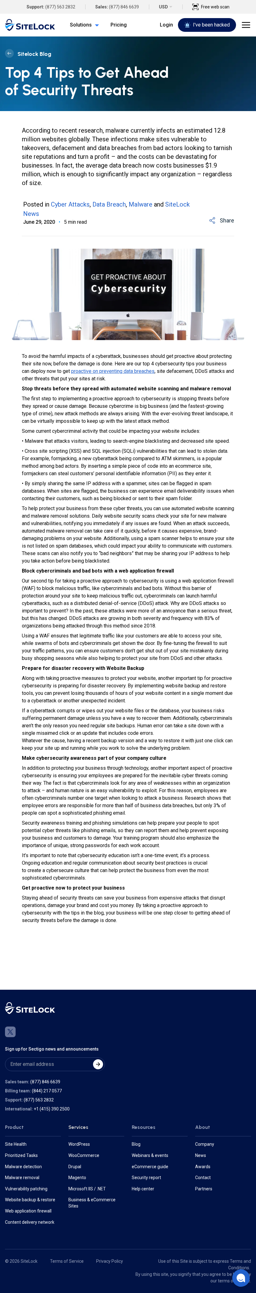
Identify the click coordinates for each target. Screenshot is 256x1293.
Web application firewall (28, 1210)
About (202, 1127)
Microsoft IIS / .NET (87, 1188)
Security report (146, 1177)
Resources (143, 1127)
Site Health (16, 1144)
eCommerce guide (150, 1166)
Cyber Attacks (70, 204)
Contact (203, 1177)
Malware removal (22, 1177)
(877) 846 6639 (124, 6)
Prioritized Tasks (21, 1155)
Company (204, 1144)
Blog (136, 1144)
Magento (77, 1177)
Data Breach (109, 204)
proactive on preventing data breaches (113, 371)
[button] (241, 1278)
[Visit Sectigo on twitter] (10, 1032)
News (200, 1155)
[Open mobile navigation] (246, 25)
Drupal (74, 1166)
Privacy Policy (109, 1261)
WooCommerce (83, 1155)
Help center (143, 1188)
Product (14, 1127)
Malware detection (23, 1166)
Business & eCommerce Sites (92, 1202)
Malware (140, 204)
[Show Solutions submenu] (95, 25)
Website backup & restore (30, 1199)
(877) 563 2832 (60, 6)
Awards (202, 1166)
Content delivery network (29, 1222)
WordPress (79, 1144)
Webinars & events (150, 1155)
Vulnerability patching (26, 1188)
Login (166, 25)
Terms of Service (67, 1261)
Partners (203, 1188)
